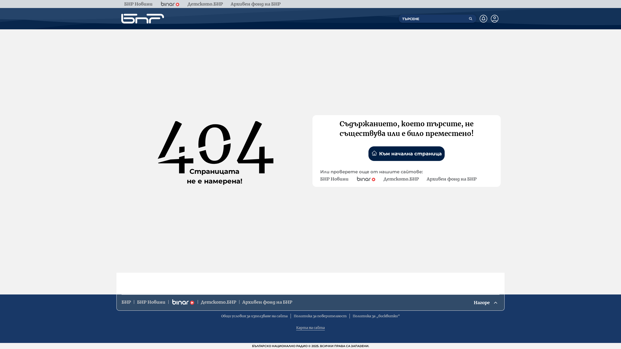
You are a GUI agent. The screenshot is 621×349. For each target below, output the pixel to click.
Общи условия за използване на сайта (254, 316)
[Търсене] (470, 19)
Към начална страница (410, 154)
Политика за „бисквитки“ (376, 316)
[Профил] (494, 19)
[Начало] (142, 19)
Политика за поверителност (320, 316)
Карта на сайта (310, 327)
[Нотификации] (483, 19)
